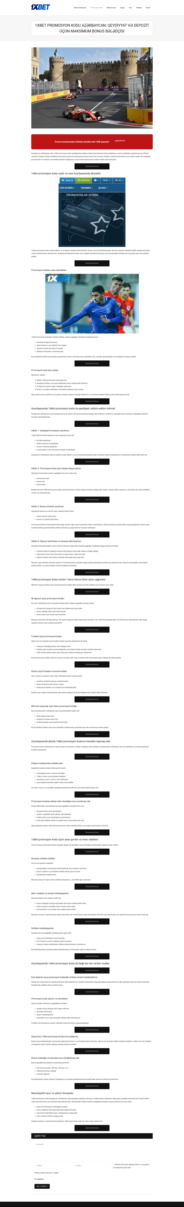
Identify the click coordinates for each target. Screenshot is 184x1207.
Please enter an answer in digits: (46, 1173)
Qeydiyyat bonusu (92, 166)
